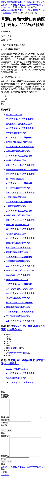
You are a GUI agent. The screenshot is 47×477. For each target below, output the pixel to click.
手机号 (4, 422)
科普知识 (7, 7)
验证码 (4, 425)
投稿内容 (5, 456)
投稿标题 (5, 436)
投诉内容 (5, 417)
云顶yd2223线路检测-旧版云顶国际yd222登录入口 (23, 2)
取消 (9, 461)
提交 (3, 431)
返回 (9, 431)
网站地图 (5, 475)
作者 (3, 459)
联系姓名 (5, 420)
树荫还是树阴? (13, 348)
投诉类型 (5, 395)
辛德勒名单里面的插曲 (17, 353)
